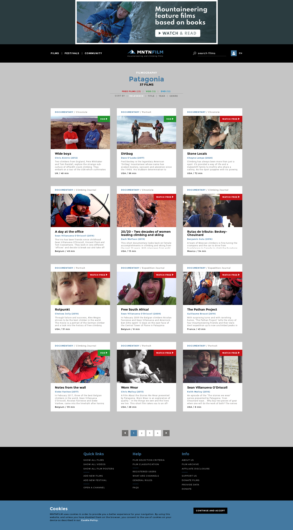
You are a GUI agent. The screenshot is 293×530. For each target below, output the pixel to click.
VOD (151, 91)
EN (240, 53)
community (93, 53)
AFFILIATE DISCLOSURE (196, 468)
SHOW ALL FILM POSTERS (98, 468)
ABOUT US (188, 460)
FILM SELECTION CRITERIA (149, 460)
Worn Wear (129, 387)
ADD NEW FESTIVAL (95, 480)
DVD (166, 91)
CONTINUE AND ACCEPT (210, 510)
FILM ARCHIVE (190, 464)
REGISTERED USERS (144, 471)
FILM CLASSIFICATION (146, 464)
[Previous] (125, 433)
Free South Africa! (135, 309)
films (55, 53)
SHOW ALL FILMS (93, 460)
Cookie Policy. (89, 520)
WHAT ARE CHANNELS (146, 476)
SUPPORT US (189, 476)
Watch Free (230, 119)
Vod (102, 119)
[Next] (166, 433)
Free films (131, 91)
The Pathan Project (202, 309)
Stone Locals (197, 154)
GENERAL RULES (142, 480)
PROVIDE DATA (190, 484)
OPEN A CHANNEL (94, 487)
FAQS (136, 487)
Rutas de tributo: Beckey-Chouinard (207, 233)
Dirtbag (127, 154)
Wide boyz (63, 154)
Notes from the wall (70, 387)
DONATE (187, 489)
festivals (72, 53)
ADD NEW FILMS (93, 476)
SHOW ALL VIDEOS (94, 464)
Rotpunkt (62, 309)
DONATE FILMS (191, 480)
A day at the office (69, 232)
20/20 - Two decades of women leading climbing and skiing (146, 233)
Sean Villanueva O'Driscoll (207, 387)
